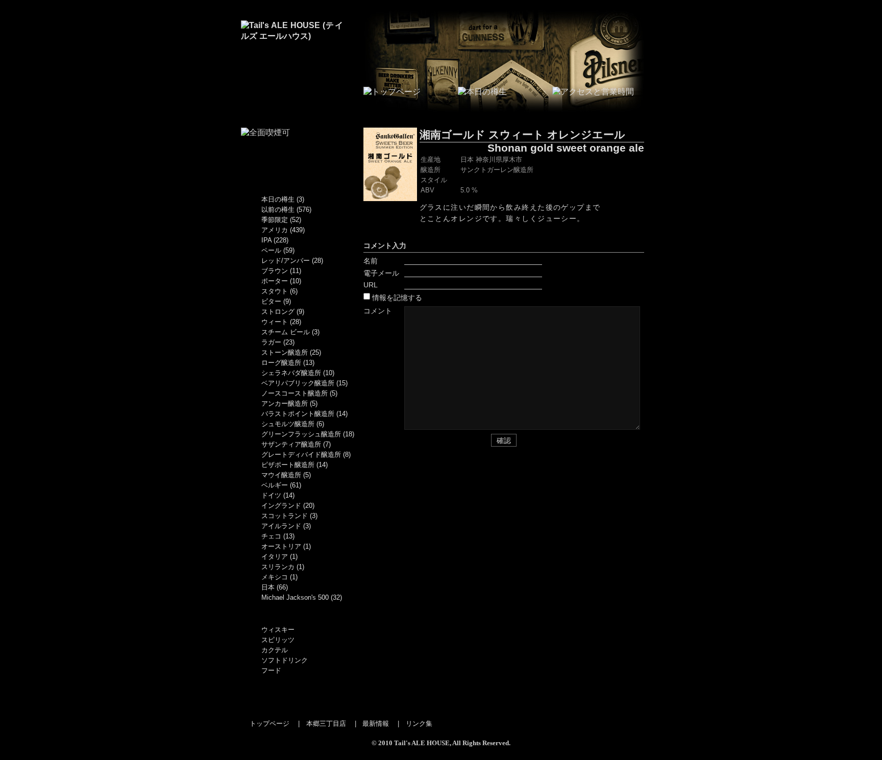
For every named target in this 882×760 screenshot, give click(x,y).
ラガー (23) (278, 342)
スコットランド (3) (289, 516)
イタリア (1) (279, 556)
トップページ (269, 723)
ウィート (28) (281, 322)
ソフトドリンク (284, 660)
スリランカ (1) (282, 567)
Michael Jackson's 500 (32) (301, 597)
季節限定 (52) (281, 220)
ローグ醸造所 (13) (287, 362)
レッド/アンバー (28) (292, 260)
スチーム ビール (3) (290, 332)
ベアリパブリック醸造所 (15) (304, 383)
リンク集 (419, 723)
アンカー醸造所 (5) (289, 403)
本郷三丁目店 (326, 723)
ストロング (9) (282, 311)
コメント (377, 311)
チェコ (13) (278, 536)
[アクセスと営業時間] (593, 91)
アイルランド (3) (286, 526)
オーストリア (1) (286, 546)
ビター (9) (276, 301)
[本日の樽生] (482, 91)
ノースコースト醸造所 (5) (299, 393)
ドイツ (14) (278, 495)
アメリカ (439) (283, 230)
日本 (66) (274, 587)
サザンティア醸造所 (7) (296, 444)
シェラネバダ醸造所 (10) (297, 373)
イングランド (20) (287, 505)
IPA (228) (274, 240)
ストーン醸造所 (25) (291, 352)
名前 (370, 261)
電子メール (381, 273)
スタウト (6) (279, 291)
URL (370, 285)
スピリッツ (278, 640)
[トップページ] (292, 36)
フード (271, 670)
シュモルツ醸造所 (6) (292, 424)
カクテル (274, 650)
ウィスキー (278, 629)
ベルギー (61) (281, 485)
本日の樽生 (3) (282, 199)
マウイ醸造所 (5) (286, 475)
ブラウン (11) (281, 271)
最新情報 (375, 723)
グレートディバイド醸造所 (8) (306, 454)
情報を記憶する (397, 297)
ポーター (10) (281, 281)
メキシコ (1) (279, 577)
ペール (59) (278, 250)
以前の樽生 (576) (286, 209)
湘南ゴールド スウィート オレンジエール (522, 134)
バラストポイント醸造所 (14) (304, 414)
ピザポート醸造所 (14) (294, 465)
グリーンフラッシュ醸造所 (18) (307, 434)
